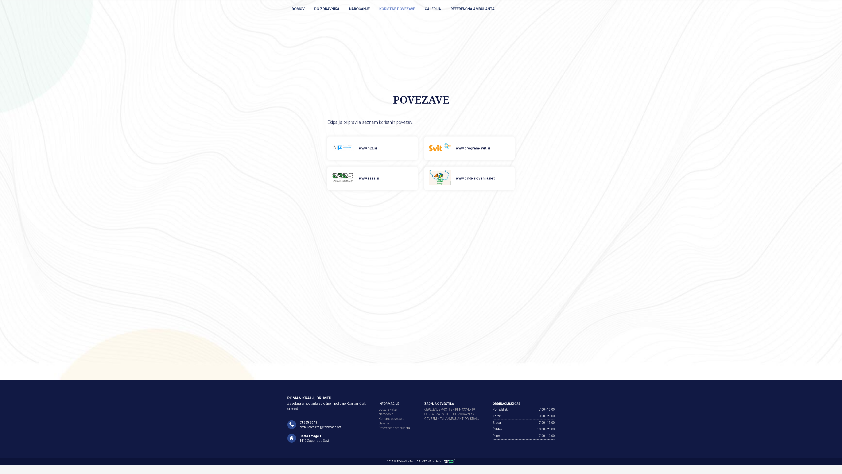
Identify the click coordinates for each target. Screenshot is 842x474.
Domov (298, 9)
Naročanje (359, 9)
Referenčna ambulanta (473, 9)
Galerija (433, 9)
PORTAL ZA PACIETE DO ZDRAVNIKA (449, 414)
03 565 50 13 (308, 422)
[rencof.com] (449, 461)
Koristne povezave (397, 9)
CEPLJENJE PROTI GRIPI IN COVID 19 (449, 409)
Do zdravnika (326, 9)
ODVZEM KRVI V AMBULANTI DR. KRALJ (451, 418)
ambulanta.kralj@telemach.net (320, 427)
